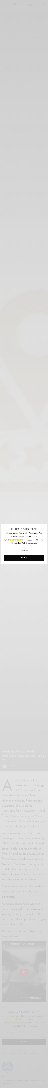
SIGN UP (24, 558)
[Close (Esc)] (44, 527)
